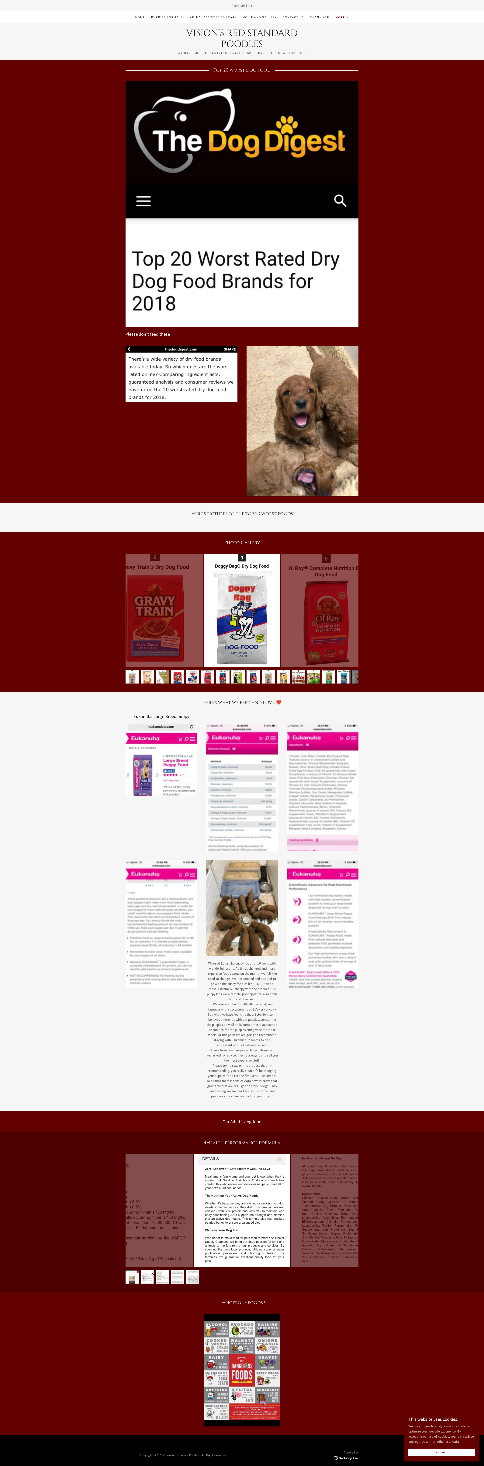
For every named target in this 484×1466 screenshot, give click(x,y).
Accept (441, 1452)
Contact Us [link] (293, 17)
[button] (342, 17)
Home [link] (140, 17)
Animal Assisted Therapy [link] (213, 17)
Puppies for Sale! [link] (167, 17)
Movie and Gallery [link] (260, 17)
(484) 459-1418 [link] (242, 5)
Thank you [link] (319, 17)
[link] (242, 46)
